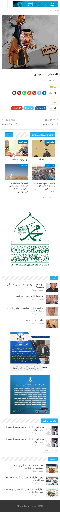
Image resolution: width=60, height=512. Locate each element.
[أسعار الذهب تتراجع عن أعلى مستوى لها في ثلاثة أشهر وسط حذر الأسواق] (52, 492)
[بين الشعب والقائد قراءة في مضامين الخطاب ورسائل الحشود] (52, 311)
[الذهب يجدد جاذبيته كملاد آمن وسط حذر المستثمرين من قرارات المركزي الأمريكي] (52, 468)
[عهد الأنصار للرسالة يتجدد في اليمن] (52, 299)
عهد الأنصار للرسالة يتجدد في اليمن (29, 296)
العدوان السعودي (50, 124)
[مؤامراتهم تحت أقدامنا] (16, 148)
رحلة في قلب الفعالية (35, 320)
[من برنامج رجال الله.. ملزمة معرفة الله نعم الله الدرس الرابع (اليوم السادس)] (52, 430)
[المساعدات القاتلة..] (43, 148)
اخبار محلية (50, 165)
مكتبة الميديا (49, 142)
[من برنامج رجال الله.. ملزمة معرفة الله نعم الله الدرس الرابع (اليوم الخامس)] (52, 442)
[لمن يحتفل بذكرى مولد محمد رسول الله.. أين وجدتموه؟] (52, 287)
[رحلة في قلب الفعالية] (52, 323)
